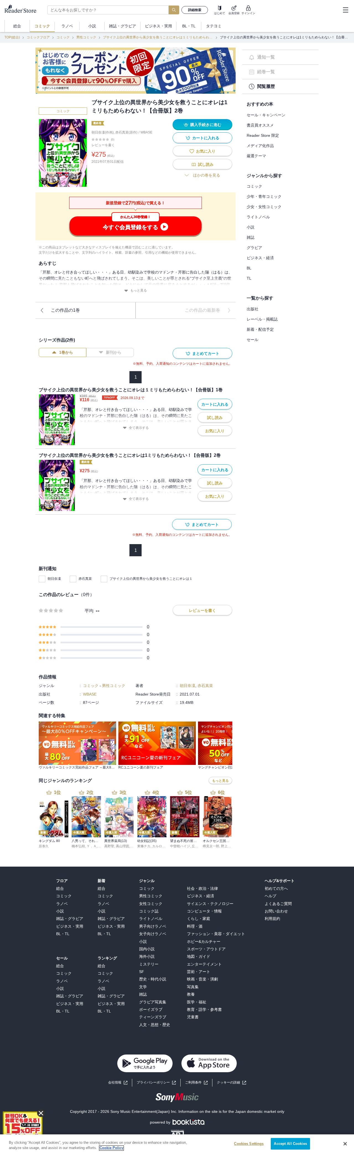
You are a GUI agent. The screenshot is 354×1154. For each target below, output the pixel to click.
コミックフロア (38, 37)
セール (252, 339)
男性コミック (86, 37)
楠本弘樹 (78, 846)
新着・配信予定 (260, 329)
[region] (177, 1144)
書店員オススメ (260, 125)
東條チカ (143, 846)
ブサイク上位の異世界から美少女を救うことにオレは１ (151, 579)
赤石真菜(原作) (126, 132)
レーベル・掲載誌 (262, 319)
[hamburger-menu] (345, 10)
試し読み (206, 164)
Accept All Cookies (290, 1144)
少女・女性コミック (264, 206)
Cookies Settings (249, 1144)
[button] (231, 1082)
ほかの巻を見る (206, 175)
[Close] (345, 1144)
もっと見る (138, 290)
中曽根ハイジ (180, 846)
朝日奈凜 (54, 579)
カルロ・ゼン (162, 846)
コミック (63, 37)
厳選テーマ (256, 156)
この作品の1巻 (65, 310)
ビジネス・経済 (260, 258)
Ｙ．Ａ (92, 846)
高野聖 (109, 846)
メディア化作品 (260, 145)
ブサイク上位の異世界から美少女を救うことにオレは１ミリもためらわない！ (158, 37)
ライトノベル (258, 217)
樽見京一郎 (211, 846)
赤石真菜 (85, 579)
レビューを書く (103, 145)
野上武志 (227, 846)
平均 (89, 611)
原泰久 (44, 846)
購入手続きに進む (205, 124)
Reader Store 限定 (263, 135)
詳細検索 (194, 10)
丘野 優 (197, 846)
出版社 (252, 309)
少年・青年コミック (264, 196)
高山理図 (122, 846)
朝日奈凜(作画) (103, 132)
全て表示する (139, 428)
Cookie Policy (111, 1148)
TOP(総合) (12, 37)
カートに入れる (205, 138)
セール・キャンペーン (266, 115)
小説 (250, 227)
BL (249, 268)
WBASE (146, 132)
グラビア (254, 247)
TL (249, 278)
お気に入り (205, 151)
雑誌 (250, 237)
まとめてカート (205, 353)
